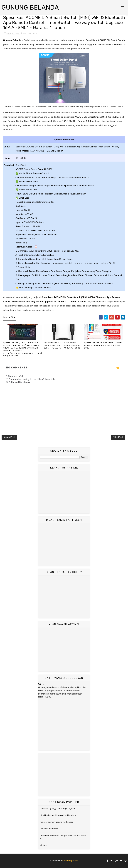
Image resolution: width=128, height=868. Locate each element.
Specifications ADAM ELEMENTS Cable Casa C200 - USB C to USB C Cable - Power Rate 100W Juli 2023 (62, 345)
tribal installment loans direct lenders (58, 815)
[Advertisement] (64, 492)
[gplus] (116, 861)
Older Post (118, 437)
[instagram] (125, 861)
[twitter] (111, 861)
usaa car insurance (49, 829)
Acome (27, 33)
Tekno (35, 33)
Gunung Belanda (30, 7)
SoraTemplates (70, 860)
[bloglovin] (121, 861)
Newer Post (9, 437)
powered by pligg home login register (58, 808)
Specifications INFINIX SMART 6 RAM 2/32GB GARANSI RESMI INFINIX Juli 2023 (103, 345)
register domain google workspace (56, 822)
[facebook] (107, 861)
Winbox (42, 684)
